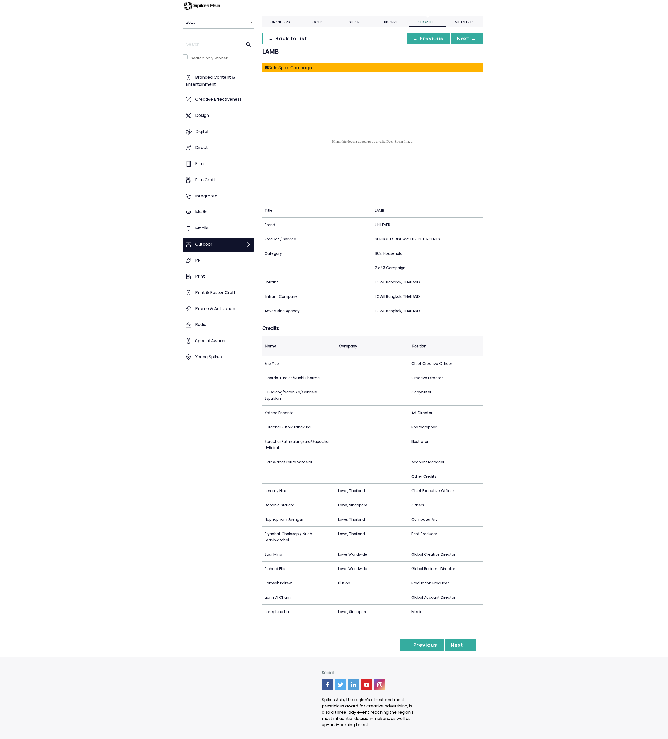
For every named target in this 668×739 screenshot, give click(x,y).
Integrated (206, 196)
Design (202, 115)
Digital (201, 132)
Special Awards (210, 341)
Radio (200, 325)
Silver (354, 22)
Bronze (391, 22)
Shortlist (427, 22)
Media (201, 212)
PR (197, 260)
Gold (317, 22)
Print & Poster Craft (215, 292)
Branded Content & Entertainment (210, 81)
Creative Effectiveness (218, 99)
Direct (201, 148)
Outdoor (203, 244)
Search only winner (209, 58)
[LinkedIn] (353, 684)
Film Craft (205, 180)
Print (200, 277)
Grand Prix (280, 22)
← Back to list (288, 38)
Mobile (202, 228)
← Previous (428, 38)
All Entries (464, 22)
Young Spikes (208, 357)
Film (199, 164)
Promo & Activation (215, 309)
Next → (466, 38)
